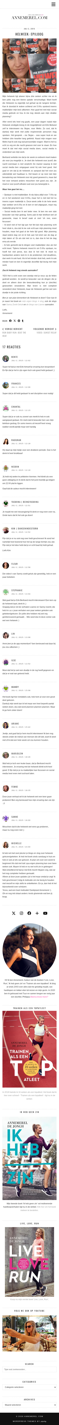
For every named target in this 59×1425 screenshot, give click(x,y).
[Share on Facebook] (10, 321)
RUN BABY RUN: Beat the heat (14, 332)
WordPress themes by (29, 1421)
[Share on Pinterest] (19, 321)
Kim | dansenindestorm (24, 528)
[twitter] (14, 913)
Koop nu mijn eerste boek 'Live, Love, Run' (29, 1299)
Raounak (16, 440)
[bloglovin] (37, 913)
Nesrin (15, 466)
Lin (13, 633)
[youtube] (45, 913)
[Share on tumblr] (23, 321)
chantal (16, 406)
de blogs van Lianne (35, 304)
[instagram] (21, 913)
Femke (14, 786)
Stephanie (17, 590)
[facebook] (29, 913)
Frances (16, 383)
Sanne (14, 816)
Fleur (14, 563)
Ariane (15, 723)
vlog (42, 301)
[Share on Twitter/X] (14, 321)
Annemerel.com (33, 1416)
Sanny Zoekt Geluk (14, 304)
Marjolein (17, 753)
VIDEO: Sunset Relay (45, 330)
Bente (14, 356)
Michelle (16, 843)
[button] (55, 4)
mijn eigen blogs (29, 301)
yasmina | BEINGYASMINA (25, 501)
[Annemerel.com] (29, 11)
